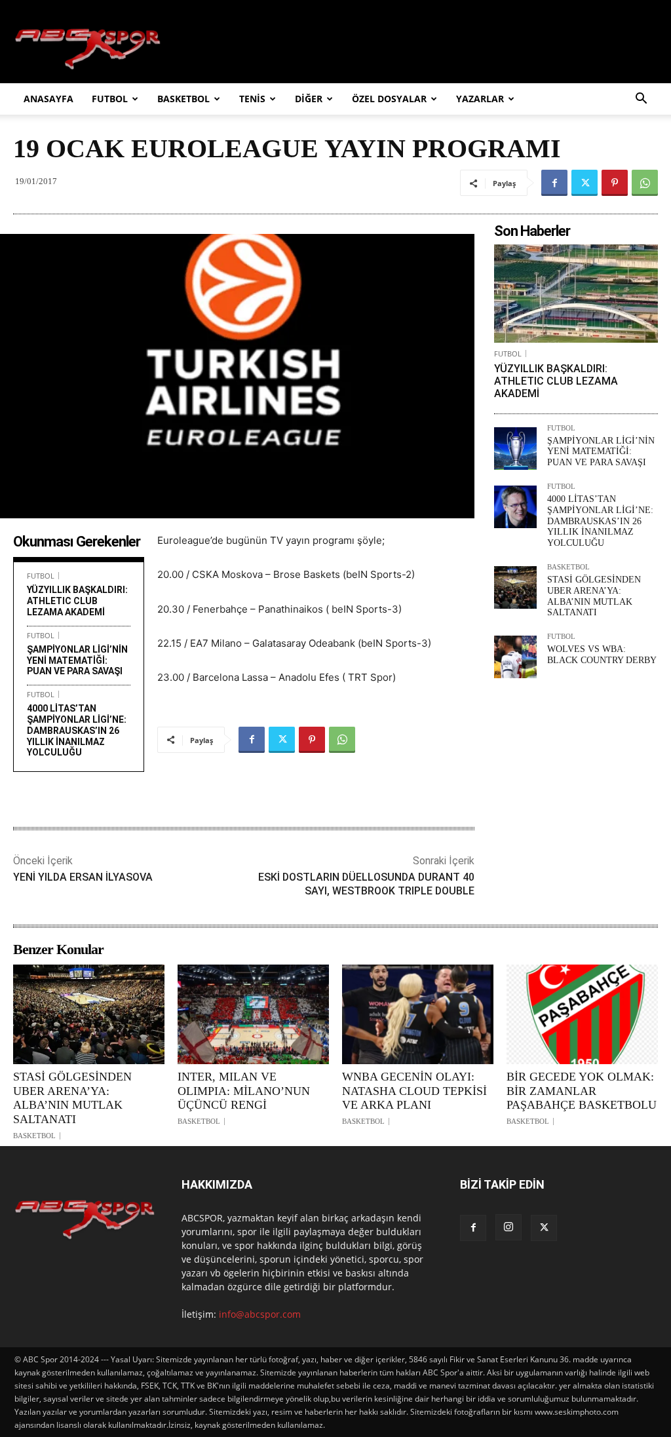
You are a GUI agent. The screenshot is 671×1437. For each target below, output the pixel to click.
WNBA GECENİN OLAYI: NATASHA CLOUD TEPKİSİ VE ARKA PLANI (414, 1090)
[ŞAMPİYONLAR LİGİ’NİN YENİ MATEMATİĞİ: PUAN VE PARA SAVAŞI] (515, 448)
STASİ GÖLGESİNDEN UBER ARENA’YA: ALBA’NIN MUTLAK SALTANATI (594, 596)
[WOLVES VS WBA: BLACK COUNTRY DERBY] (515, 657)
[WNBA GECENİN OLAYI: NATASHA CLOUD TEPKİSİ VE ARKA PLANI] (417, 1014)
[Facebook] (554, 183)
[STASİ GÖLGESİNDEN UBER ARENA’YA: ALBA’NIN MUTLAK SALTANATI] (515, 587)
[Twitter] (584, 183)
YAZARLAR (480, 98)
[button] (641, 100)
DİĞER (308, 98)
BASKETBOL (183, 98)
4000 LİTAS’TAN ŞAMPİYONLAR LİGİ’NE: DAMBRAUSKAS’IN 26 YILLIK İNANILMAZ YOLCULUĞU (76, 730)
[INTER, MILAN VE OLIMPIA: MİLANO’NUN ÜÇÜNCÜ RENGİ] (253, 1014)
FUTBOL (110, 98)
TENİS (252, 98)
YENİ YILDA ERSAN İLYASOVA (83, 877)
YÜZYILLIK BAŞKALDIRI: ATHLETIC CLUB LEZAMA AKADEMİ (77, 600)
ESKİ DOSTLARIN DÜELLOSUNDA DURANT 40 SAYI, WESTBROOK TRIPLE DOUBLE (366, 884)
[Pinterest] (615, 183)
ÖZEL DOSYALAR (389, 98)
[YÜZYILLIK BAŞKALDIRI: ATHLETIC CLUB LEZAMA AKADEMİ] (576, 293)
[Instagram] (508, 1227)
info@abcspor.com (260, 1314)
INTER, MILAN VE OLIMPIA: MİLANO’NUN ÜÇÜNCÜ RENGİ (244, 1090)
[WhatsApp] (645, 183)
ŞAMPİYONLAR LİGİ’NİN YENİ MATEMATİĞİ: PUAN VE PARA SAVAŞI (77, 660)
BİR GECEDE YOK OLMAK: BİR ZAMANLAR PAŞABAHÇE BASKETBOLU (582, 1090)
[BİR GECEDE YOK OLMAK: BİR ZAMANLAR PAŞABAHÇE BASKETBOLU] (582, 1014)
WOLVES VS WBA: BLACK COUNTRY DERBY (602, 654)
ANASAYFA (48, 98)
